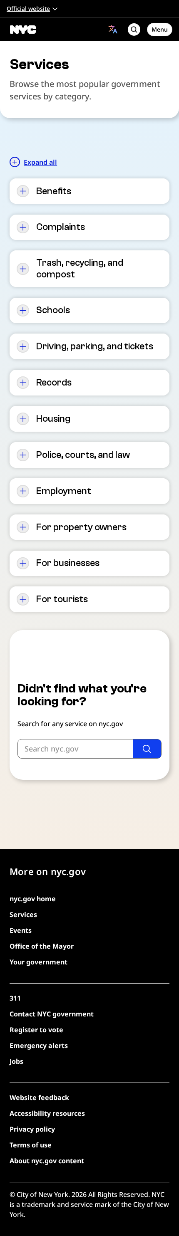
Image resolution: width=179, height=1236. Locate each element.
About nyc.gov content (47, 1160)
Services (23, 914)
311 (15, 998)
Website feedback (39, 1097)
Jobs (16, 1061)
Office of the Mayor (42, 946)
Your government (38, 962)
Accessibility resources (47, 1113)
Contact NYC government (52, 1013)
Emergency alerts (39, 1045)
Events (21, 930)
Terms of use (31, 1144)
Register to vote (36, 1029)
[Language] (113, 29)
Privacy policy (32, 1129)
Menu (160, 29)
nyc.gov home (33, 898)
